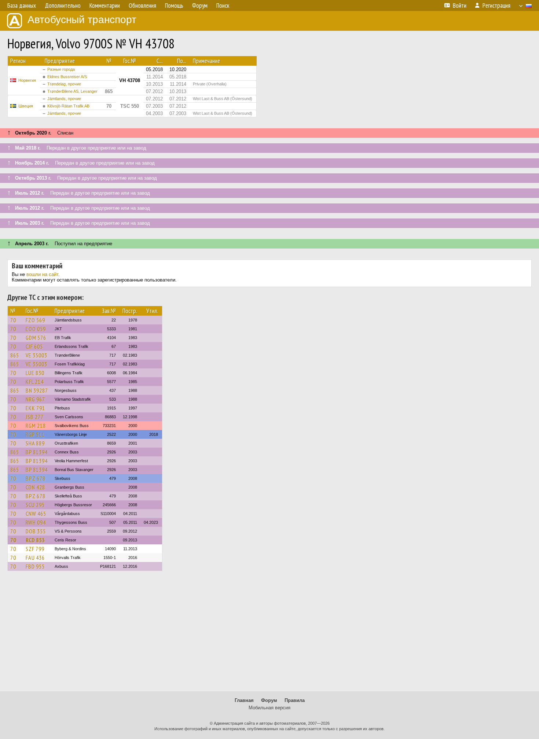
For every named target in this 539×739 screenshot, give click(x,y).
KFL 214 (35, 381)
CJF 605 (34, 346)
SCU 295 (35, 504)
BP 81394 (37, 452)
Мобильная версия (269, 707)
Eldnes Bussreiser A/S (67, 76)
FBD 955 (35, 566)
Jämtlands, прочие (64, 98)
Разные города (61, 69)
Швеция (25, 106)
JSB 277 (35, 416)
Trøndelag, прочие (64, 84)
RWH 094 (36, 522)
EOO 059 (36, 328)
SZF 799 (35, 548)
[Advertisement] (269, 634)
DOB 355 (36, 531)
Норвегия (27, 80)
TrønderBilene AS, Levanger (72, 91)
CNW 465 (36, 513)
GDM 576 (36, 337)
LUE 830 (35, 372)
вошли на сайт (42, 274)
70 (13, 320)
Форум (269, 700)
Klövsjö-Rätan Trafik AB (68, 106)
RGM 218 (36, 425)
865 (14, 355)
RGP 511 (35, 434)
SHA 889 (35, 443)
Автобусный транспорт (81, 19)
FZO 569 (35, 320)
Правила (295, 700)
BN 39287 (37, 390)
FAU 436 (35, 557)
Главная (244, 700)
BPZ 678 (35, 478)
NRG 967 (35, 399)
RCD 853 (35, 540)
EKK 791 (35, 408)
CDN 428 (35, 487)
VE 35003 (36, 355)
